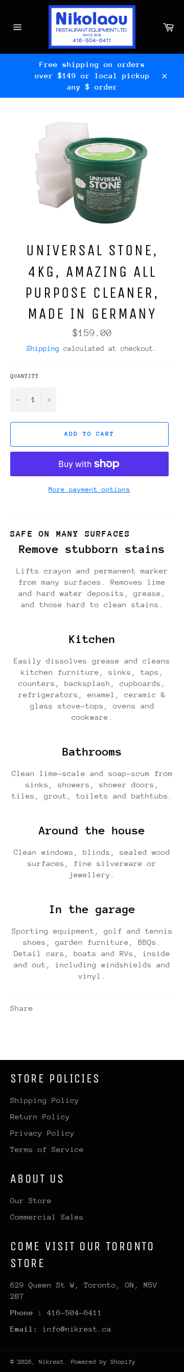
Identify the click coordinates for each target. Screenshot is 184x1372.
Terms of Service (47, 1149)
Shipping (43, 348)
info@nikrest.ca (76, 1328)
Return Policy (40, 1116)
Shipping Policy (44, 1100)
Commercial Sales (47, 1216)
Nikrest (51, 1361)
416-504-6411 (74, 1312)
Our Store (31, 1200)
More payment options (89, 489)
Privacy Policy (42, 1132)
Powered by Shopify (103, 1361)
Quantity (24, 376)
